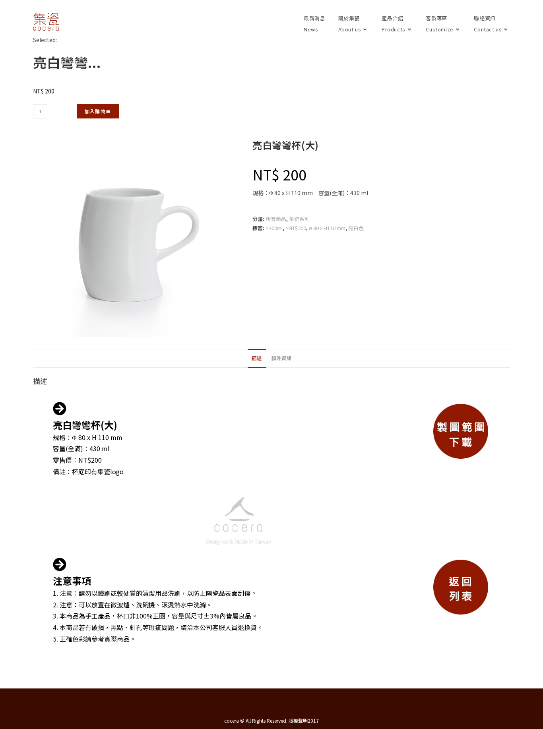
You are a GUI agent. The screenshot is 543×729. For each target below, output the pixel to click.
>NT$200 (295, 228)
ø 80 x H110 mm (327, 228)
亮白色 (356, 228)
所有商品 (276, 219)
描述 (257, 358)
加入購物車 (98, 111)
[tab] (257, 358)
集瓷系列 (299, 219)
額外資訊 (281, 358)
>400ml (274, 228)
